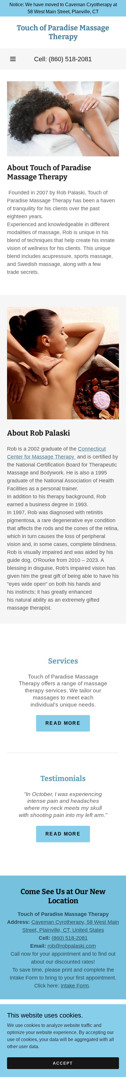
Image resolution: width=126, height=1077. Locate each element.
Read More (63, 723)
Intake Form (75, 986)
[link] (63, 32)
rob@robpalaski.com (71, 946)
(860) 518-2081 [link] (70, 59)
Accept (63, 1063)
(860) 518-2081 (70, 938)
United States (86, 930)
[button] (13, 59)
